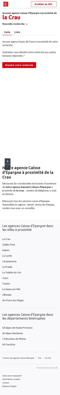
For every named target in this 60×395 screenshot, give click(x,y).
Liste (17, 32)
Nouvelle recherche (13, 24)
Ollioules (7, 294)
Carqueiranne (9, 261)
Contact (5, 383)
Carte (7, 32)
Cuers (5, 278)
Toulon (6, 283)
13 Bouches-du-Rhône (14, 339)
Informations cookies (11, 379)
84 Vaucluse (8, 344)
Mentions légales (9, 386)
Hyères (5, 250)
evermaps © (52, 368)
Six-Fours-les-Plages (13, 300)
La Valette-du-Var (11, 272)
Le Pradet (7, 267)
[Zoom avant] (7, 161)
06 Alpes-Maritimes (12, 333)
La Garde (7, 255)
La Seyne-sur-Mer (11, 289)
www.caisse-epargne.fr (12, 376)
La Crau (6, 239)
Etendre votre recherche (19, 65)
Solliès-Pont (8, 244)
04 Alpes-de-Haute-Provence (17, 327)
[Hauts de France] (5, 4)
